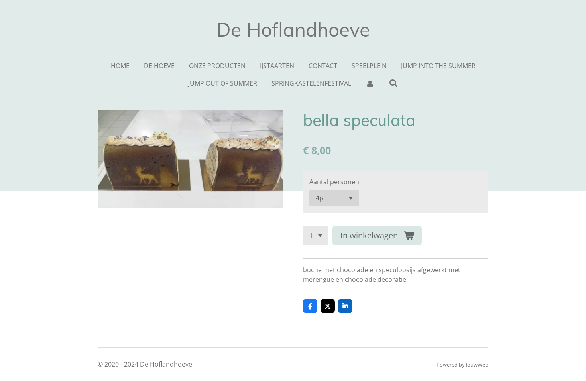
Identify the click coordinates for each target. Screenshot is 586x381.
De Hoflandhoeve (293, 29)
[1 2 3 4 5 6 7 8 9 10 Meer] (315, 235)
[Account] (370, 83)
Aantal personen (334, 181)
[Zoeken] (393, 83)
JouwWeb (477, 364)
